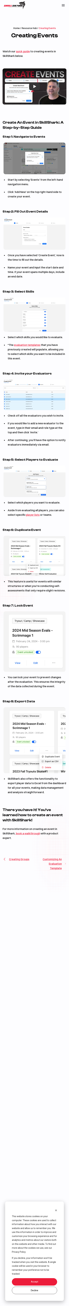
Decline (34, 1290)
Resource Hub (29, 28)
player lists (33, 514)
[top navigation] (63, 5)
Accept (34, 1281)
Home (16, 28)
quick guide (23, 51)
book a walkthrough (28, 833)
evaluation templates (27, 345)
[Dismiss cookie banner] (56, 1210)
